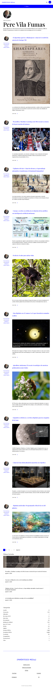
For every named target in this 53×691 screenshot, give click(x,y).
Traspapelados (6, 636)
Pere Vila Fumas (6, 43)
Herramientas (6, 620)
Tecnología (5, 634)
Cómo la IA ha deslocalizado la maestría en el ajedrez (29, 463)
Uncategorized (6, 638)
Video (4, 640)
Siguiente (18, 550)
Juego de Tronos (7, 624)
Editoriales (5, 614)
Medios (4, 626)
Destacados (7, 44)
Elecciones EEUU (7, 616)
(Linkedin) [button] (39, 673)
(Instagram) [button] (14, 677)
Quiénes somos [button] (26, 664)
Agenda (5, 610)
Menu (27, 6)
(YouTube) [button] (14, 673)
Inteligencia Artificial (7, 622)
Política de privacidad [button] (26, 667)
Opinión (8, 47)
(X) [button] (38, 677)
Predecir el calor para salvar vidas (23, 255)
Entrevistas (5, 618)
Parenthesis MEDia (26, 632)
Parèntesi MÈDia (26, 630)
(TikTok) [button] (26, 670)
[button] (50, 2)
